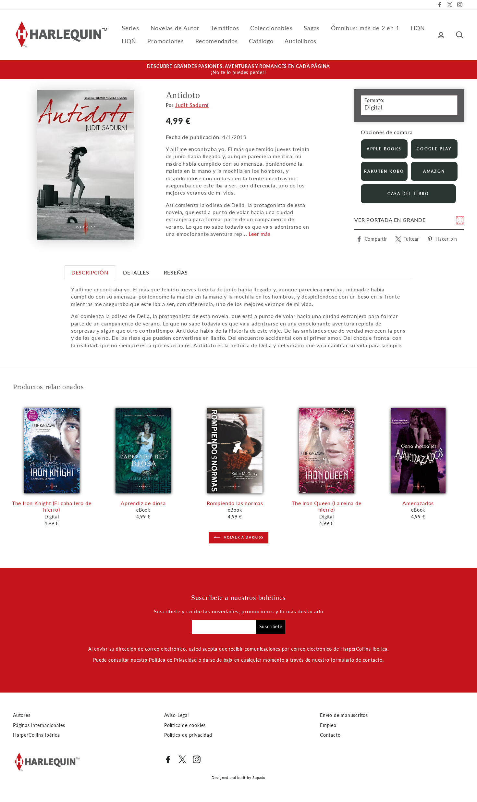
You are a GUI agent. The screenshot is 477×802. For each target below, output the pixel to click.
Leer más (259, 234)
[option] (238, 69)
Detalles (136, 272)
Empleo (328, 725)
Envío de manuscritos (344, 715)
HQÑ (129, 41)
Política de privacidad (188, 735)
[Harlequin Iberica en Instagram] (197, 759)
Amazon (434, 171)
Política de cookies (185, 725)
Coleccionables (271, 28)
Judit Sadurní (192, 105)
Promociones (165, 41)
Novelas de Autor (175, 28)
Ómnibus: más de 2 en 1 (365, 28)
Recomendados (216, 41)
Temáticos (225, 28)
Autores (22, 715)
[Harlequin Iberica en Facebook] (168, 759)
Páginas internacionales (39, 725)
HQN (418, 28)
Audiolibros (300, 41)
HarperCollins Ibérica (36, 735)
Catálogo (261, 41)
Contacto (330, 735)
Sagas (312, 28)
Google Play (434, 148)
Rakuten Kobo (384, 171)
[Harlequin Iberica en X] (182, 759)
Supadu (258, 777)
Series (130, 28)
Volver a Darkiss (243, 537)
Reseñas (176, 272)
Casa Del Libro (408, 193)
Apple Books (384, 148)
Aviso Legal (176, 715)
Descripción (89, 272)
